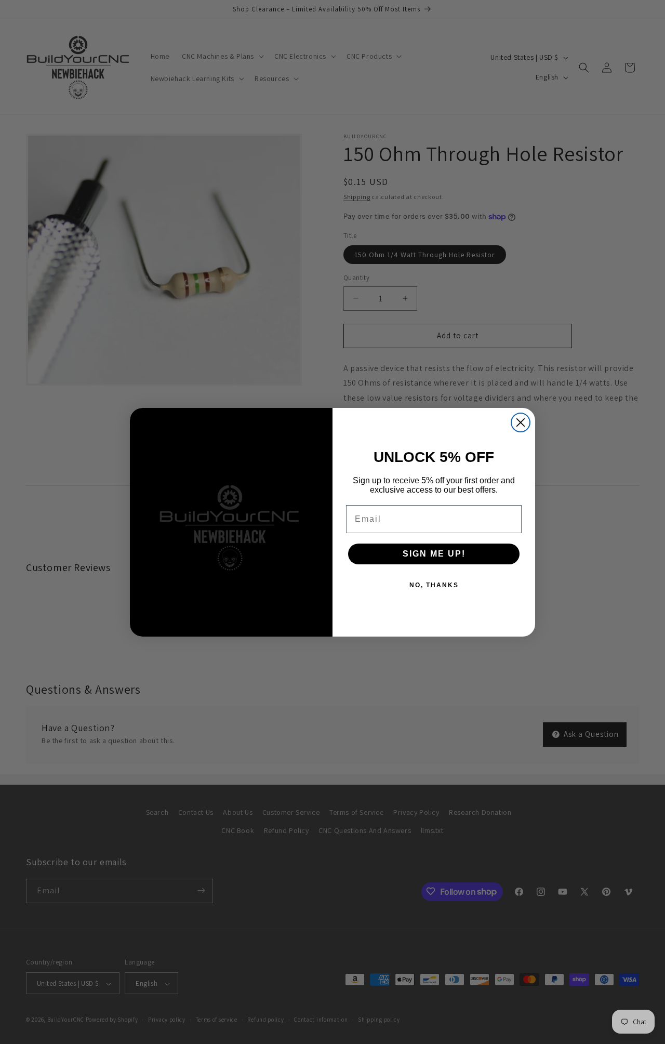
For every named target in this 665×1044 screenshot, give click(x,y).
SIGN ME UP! (434, 553)
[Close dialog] (520, 422)
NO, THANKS (434, 585)
